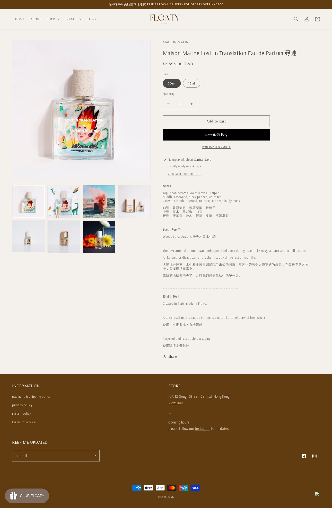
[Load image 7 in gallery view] (99, 236)
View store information (184, 173)
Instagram (202, 428)
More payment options (216, 146)
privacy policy (22, 405)
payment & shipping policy (31, 396)
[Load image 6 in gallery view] (63, 236)
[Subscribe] (94, 455)
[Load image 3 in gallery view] (99, 201)
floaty (171, 497)
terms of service (24, 422)
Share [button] (172, 356)
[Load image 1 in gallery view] (28, 201)
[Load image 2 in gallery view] (63, 201)
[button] (52, 19)
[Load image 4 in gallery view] (134, 201)
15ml (191, 83)
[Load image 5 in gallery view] (28, 236)
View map (175, 403)
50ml (172, 83)
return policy (21, 413)
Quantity (169, 94)
